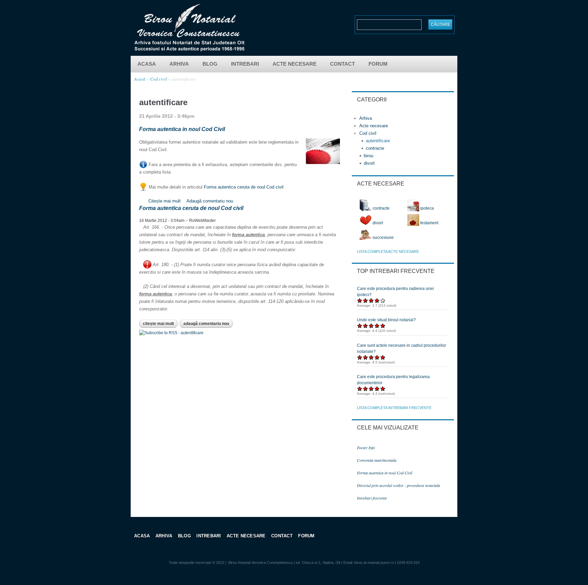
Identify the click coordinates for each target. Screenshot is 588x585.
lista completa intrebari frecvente (394, 408)
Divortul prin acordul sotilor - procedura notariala (398, 485)
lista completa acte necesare (388, 251)
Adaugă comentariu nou (209, 201)
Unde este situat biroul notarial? (386, 320)
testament (428, 223)
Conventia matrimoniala (376, 460)
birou (368, 155)
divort (369, 163)
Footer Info (366, 447)
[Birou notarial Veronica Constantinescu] (189, 49)
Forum (378, 64)
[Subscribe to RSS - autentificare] (171, 332)
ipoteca (426, 208)
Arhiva (179, 64)
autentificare (184, 79)
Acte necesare (294, 64)
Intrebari (245, 64)
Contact (342, 64)
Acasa (146, 64)
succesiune (383, 237)
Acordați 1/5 (360, 300)
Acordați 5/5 (383, 300)
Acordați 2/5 (366, 300)
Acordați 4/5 (377, 300)
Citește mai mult (165, 201)
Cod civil (158, 79)
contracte (375, 148)
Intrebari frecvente (372, 498)
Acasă (139, 79)
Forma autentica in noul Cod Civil (182, 129)
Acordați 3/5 (371, 300)
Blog (209, 64)
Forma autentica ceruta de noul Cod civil (243, 187)
